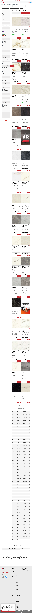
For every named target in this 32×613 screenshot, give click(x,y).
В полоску (5, 105)
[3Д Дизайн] (25, 137)
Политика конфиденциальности (14, 602)
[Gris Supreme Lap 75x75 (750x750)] (16, 111)
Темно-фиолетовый (6, 31)
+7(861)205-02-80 (24, 559)
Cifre (3, 15)
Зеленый (5, 34)
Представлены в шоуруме (18, 609)
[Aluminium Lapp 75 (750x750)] (16, 134)
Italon (16, 571)
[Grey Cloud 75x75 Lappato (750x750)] (25, 219)
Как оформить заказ (18, 599)
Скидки (12, 600)
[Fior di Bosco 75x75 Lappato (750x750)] (16, 219)
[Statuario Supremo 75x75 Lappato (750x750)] (16, 345)
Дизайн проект (18, 595)
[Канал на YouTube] (2, 577)
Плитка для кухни (13, 577)
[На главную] (4, 2)
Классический (5, 90)
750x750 (4, 63)
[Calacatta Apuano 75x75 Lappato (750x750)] (25, 176)
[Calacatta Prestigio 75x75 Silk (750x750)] (25, 43)
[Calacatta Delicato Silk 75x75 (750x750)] (16, 366)
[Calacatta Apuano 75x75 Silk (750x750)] (16, 240)
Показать (12, 65)
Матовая (4, 85)
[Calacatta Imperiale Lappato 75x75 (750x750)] (16, 43)
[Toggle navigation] (1, 2)
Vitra (16, 586)
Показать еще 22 (21, 408)
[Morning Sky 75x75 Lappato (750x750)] (25, 366)
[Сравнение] (25, 2)
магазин (2, 0)
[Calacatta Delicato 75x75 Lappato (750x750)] (16, 323)
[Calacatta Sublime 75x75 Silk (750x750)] (16, 261)
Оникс (4, 104)
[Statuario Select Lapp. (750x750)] (25, 21)
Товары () (26, 13)
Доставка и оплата (13, 598)
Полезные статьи (17, 597)
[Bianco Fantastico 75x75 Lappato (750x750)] (25, 387)
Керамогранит (5, 59)
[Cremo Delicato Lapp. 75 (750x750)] (16, 21)
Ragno (17, 589)
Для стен (4, 73)
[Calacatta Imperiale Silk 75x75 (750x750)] (16, 67)
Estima (17, 579)
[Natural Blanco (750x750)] (16, 155)
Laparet (17, 572)
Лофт (4, 89)
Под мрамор (5, 109)
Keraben (3, 14)
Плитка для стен (14, 578)
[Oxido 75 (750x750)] (25, 155)
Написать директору (17, 603)
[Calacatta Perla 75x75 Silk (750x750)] (25, 240)
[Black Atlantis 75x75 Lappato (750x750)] (16, 387)
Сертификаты (13, 596)
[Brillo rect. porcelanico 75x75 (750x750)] (16, 176)
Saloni (3, 18)
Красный (5, 35)
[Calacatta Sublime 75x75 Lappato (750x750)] (25, 198)
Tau (2, 19)
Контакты (13, 595)
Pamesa (3, 13)
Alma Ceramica (18, 578)
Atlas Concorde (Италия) (5, 16)
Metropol (3, 17)
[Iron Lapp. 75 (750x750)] (25, 111)
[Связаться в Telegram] (30, 2)
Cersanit (17, 575)
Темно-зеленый (6, 29)
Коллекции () (16, 13)
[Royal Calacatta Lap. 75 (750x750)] (25, 89)
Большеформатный (6, 80)
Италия (4, 54)
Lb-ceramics (17, 582)
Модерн (4, 91)
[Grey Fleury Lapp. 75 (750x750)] (25, 281)
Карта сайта (17, 601)
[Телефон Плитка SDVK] (29, 2)
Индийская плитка (13, 583)
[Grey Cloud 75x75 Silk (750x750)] (16, 281)
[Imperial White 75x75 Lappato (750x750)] (16, 89)
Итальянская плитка (13, 580)
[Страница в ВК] (3, 577)
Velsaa (17, 585)
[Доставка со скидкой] (25, 306)
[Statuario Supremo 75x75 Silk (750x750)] (25, 345)
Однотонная (5, 106)
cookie (7, 604)
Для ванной (5, 68)
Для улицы (5, 67)
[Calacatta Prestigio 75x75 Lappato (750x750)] (25, 323)
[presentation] (2, 31)
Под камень (5, 107)
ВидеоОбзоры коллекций (18, 607)
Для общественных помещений (5, 71)
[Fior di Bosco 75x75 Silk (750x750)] (25, 261)
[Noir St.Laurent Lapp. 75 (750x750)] (16, 302)
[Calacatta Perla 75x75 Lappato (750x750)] (16, 198)
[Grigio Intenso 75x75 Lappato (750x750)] (25, 67)
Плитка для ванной (13, 572)
